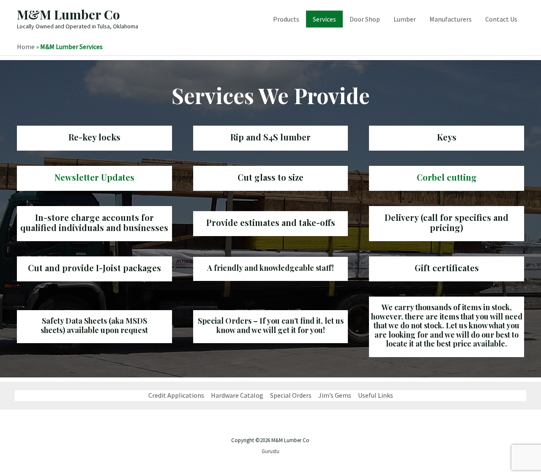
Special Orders (290, 395)
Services (324, 19)
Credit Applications (176, 395)
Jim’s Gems (334, 395)
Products (286, 19)
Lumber (404, 19)
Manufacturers (450, 19)
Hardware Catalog (237, 395)
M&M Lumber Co (68, 14)
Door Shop (365, 19)
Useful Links (375, 395)
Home (26, 46)
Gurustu (270, 451)
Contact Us (501, 19)
